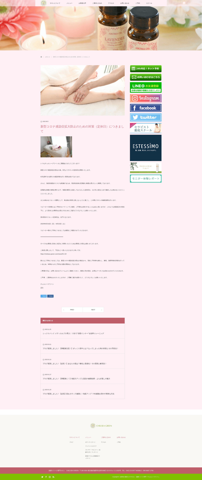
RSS (53, 476)
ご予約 (138, 3)
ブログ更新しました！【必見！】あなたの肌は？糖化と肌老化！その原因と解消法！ (75, 363)
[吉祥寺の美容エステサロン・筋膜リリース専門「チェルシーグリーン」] (101, 427)
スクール (149, 3)
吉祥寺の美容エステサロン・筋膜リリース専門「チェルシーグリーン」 (140, 477)
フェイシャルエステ (91, 446)
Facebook (45, 476)
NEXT (93, 310)
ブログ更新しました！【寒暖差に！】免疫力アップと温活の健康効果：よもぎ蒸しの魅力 (76, 379)
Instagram (49, 476)
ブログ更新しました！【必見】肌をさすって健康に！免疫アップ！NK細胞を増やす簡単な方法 (78, 394)
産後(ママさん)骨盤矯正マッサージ (92, 457)
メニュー (69, 3)
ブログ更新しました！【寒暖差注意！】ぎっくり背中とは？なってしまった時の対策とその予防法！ (80, 348)
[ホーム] (41, 54)
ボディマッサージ (90, 442)
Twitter (42, 476)
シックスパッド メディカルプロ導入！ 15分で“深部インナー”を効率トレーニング (73, 333)
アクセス (111, 3)
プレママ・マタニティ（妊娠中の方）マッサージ (92, 451)
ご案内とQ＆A (97, 3)
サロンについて (55, 3)
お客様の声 (82, 3)
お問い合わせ (124, 3)
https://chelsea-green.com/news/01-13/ (53, 254)
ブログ (71, 442)
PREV (72, 310)
